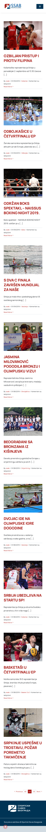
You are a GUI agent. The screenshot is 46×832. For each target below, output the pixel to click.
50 (34, 791)
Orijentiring (25, 468)
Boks (23, 230)
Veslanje (24, 306)
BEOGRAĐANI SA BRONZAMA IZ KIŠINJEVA (18, 446)
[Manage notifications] (5, 827)
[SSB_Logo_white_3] (19, 802)
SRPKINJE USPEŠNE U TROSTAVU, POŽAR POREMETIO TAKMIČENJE (23, 750)
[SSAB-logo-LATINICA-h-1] (13, 3)
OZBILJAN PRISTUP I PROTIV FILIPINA (21, 58)
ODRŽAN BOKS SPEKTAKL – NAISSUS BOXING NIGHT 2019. (22, 208)
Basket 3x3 (25, 692)
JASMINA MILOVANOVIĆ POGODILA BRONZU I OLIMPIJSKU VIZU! (22, 364)
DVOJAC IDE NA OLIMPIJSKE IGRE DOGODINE (19, 523)
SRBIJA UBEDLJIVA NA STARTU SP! (22, 598)
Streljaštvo (25, 391)
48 (25, 791)
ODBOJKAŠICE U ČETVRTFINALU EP (20, 134)
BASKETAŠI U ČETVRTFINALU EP (20, 670)
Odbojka (24, 153)
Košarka (24, 81)
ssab (8, 81)
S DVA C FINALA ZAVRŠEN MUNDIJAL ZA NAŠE (21, 285)
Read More (8, 86)
